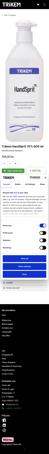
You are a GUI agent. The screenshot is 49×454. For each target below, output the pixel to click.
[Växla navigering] (44, 4)
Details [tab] (18, 184)
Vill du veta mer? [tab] (13, 288)
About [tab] (42, 184)
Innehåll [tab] (9, 283)
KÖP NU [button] (36, 170)
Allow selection (24, 266)
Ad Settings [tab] (30, 184)
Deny (24, 274)
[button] (24, 449)
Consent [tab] (6, 184)
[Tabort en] (4, 163)
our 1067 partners (17, 197)
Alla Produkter (10, 15)
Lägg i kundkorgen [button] (14, 171)
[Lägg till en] (15, 163)
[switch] (42, 233)
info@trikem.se (12, 404)
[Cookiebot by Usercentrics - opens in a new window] (30, 177)
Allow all (24, 259)
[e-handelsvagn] (38, 4)
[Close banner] (45, 178)
